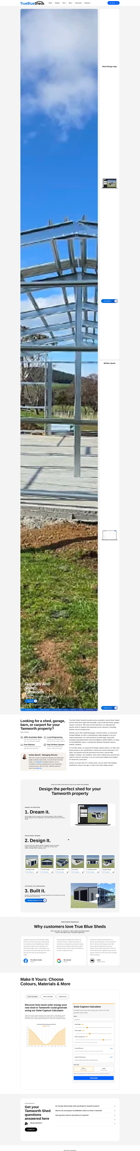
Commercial (78, 3)
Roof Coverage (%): (81, 1036)
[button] (31, 701)
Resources (87, 3)
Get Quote (112, 3)
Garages (57, 3)
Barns (70, 3)
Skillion (83, 1069)
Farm (64, 3)
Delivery (26, 732)
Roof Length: (79, 1030)
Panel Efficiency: (79, 1048)
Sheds (50, 3)
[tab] (32, 996)
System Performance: (80, 1057)
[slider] (97, 895)
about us (38, 768)
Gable (104, 1069)
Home (22, 732)
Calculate (94, 1078)
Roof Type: (76, 1064)
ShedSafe (39, 762)
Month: (75, 1016)
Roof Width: (79, 1024)
